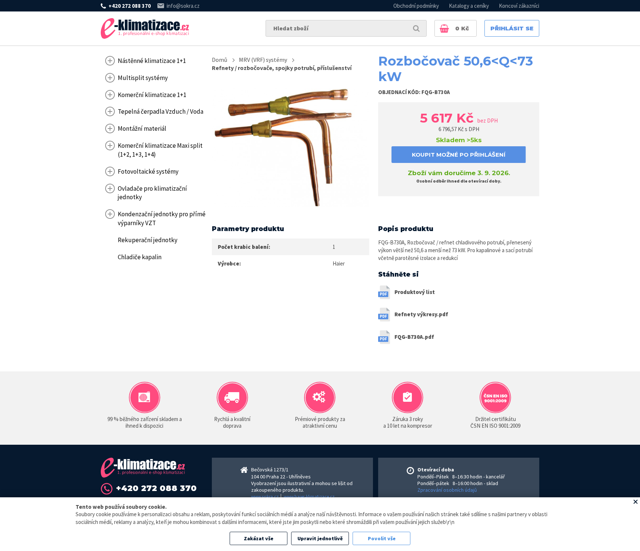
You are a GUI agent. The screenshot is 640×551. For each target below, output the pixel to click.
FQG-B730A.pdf (414, 336)
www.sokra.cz (265, 497)
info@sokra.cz (183, 5)
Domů (219, 59)
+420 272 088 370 (130, 5)
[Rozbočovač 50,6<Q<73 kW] (290, 148)
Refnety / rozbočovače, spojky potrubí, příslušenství (281, 67)
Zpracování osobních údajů (447, 490)
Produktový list (414, 291)
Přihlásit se (511, 28)
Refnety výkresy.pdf (421, 314)
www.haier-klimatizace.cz (309, 497)
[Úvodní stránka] (145, 28)
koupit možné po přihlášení (459, 154)
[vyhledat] (416, 28)
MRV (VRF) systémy (263, 59)
